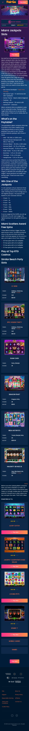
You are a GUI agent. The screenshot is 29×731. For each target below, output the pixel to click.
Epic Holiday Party (14, 322)
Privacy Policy (19, 694)
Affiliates (17, 698)
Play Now (23, 2)
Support (4, 694)
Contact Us (18, 701)
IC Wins (14, 286)
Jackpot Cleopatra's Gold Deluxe (14, 561)
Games (14, 650)
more (26, 484)
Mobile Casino (14, 641)
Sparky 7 (14, 628)
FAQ (3, 691)
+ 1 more (18, 292)
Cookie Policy (5, 706)
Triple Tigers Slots (22, 25)
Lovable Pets (14, 594)
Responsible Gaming (7, 698)
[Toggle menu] (3, 2)
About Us (17, 691)
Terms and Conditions (5, 702)
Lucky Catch (14, 526)
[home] (11, 3)
